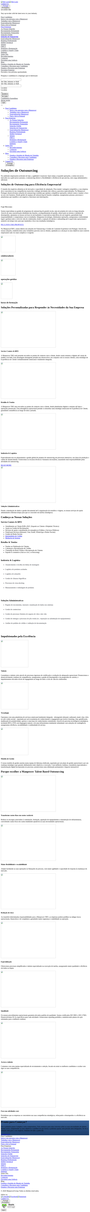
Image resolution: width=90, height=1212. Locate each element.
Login (3, 102)
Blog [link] (2, 1181)
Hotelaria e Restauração (9, 1168)
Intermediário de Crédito (13, 536)
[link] (45, 1197)
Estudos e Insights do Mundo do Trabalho (15, 1183)
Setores (3, 1164)
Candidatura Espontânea (9, 98)
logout (4, 1210)
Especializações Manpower (10, 1142)
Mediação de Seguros (12, 538)
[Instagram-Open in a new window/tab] (22, 1197)
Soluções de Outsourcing (9, 1156)
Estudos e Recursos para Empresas (13, 1187)
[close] (2, 105)
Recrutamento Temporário (10, 1152)
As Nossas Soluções (8, 1148)
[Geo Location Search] (2, 92)
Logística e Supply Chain (9, 1169)
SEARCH (5, 94)
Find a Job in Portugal (8, 1144)
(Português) (5, 6)
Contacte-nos (5, 1134)
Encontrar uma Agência (9, 1179)
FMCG (3, 1166)
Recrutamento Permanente (10, 1150)
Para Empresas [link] (6, 1146)
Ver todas (5, 96)
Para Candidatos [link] (6, 1136)
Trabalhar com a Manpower (10, 1140)
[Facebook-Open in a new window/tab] (13, 1197)
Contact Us (5, 4)
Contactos (4, 1177)
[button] (47, 108)
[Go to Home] (9, 2)
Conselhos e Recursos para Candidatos (14, 1185)
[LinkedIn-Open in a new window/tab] (5, 1197)
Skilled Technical (7, 1162)
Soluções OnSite (6, 1154)
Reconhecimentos (7, 1175)
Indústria (4, 1171)
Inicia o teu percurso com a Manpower (14, 1138)
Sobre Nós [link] (4, 1173)
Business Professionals (9, 1160)
